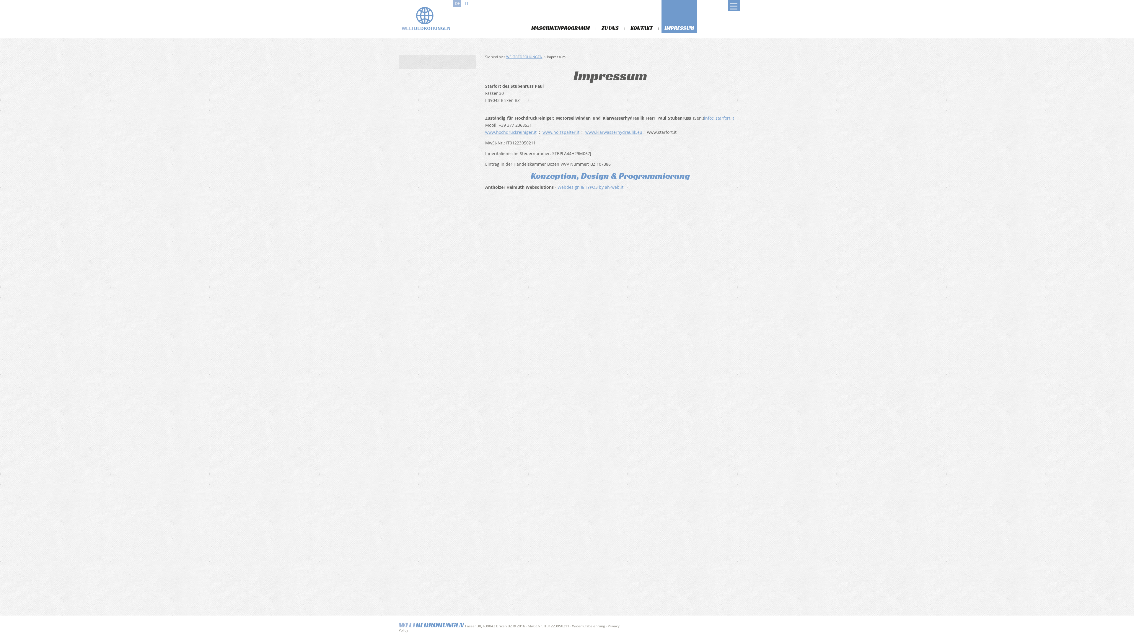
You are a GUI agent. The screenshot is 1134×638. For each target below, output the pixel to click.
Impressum (679, 28)
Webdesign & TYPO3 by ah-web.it (590, 187)
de (457, 3)
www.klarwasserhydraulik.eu (613, 132)
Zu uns (610, 28)
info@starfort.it (719, 118)
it (467, 3)
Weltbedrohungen (524, 56)
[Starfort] (425, 18)
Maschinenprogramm (560, 28)
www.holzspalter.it (560, 132)
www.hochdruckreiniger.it (511, 132)
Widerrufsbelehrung (588, 626)
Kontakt (641, 28)
